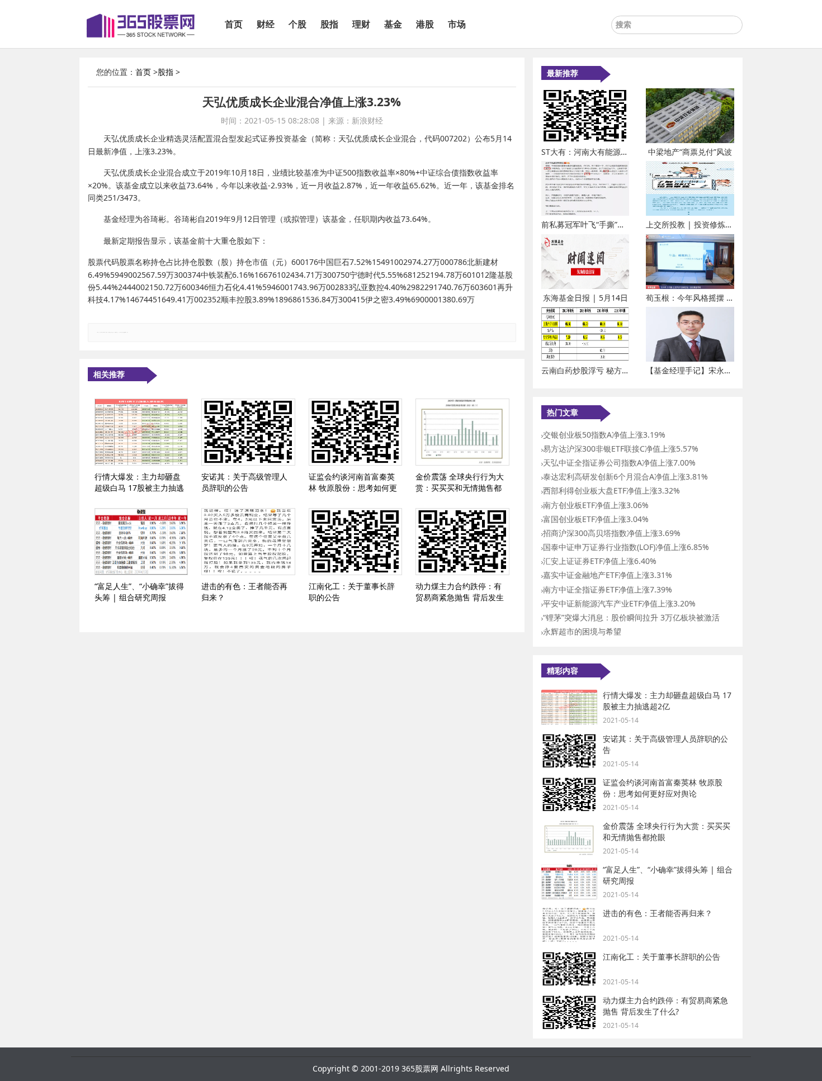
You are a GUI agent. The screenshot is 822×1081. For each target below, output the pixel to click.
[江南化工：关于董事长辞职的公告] (355, 541)
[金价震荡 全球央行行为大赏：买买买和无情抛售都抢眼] (462, 432)
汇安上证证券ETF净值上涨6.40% (599, 561)
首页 (234, 24)
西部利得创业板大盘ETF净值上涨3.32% (611, 490)
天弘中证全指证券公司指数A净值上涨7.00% (619, 462)
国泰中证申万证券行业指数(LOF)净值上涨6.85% (626, 547)
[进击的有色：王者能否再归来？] (248, 541)
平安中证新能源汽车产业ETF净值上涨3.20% (619, 603)
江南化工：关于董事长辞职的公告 (661, 956)
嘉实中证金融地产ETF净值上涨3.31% (607, 575)
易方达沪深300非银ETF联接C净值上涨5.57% (620, 448)
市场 (457, 24)
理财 (361, 24)
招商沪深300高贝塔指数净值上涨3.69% (612, 533)
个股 (297, 24)
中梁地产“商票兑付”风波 (690, 151)
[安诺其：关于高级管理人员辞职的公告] (248, 432)
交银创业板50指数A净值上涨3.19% (604, 434)
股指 (329, 24)
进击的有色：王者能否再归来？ (657, 913)
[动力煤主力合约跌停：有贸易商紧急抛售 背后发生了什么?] (462, 541)
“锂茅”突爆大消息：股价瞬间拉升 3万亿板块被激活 (631, 617)
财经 (266, 24)
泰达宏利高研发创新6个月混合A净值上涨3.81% (625, 476)
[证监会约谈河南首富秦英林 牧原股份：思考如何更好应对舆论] (355, 432)
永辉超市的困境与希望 (582, 631)
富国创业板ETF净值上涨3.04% (596, 519)
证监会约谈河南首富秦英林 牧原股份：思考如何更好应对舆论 (662, 788)
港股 (425, 24)
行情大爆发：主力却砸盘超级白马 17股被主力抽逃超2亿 (667, 701)
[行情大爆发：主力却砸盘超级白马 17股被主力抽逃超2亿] (141, 432)
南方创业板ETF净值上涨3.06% (596, 505)
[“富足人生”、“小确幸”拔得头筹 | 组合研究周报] (141, 541)
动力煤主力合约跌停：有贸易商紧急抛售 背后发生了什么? (665, 1006)
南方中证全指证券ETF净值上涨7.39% (607, 589)
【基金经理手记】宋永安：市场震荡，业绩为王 (728, 370)
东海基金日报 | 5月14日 (585, 297)
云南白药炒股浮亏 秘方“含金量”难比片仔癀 (615, 370)
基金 (393, 24)
